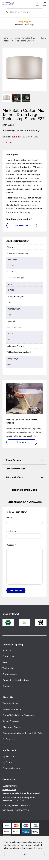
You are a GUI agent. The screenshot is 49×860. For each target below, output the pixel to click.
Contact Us (7, 686)
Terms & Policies (10, 703)
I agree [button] (24, 854)
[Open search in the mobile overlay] (24, 11)
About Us (6, 650)
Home (5, 38)
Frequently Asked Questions (15, 680)
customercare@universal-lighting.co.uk (21, 793)
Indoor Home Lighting (25, 38)
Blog (4, 662)
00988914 (25, 805)
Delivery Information (11, 709)
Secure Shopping (10, 721)
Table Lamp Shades (25, 41)
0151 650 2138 (9, 790)
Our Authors (8, 656)
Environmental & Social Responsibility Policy (23, 733)
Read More (21, 442)
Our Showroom (9, 674)
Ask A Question (21, 225)
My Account (8, 756)
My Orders (7, 762)
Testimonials (8, 668)
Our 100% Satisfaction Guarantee (18, 715)
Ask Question (16, 590)
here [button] (40, 848)
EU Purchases (8, 739)
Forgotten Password (11, 768)
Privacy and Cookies (11, 727)
